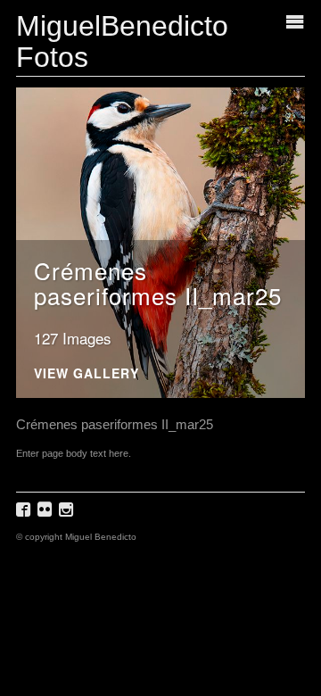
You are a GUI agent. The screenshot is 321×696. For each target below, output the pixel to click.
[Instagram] (68, 515)
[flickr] (46, 515)
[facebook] (25, 515)
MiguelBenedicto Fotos (122, 41)
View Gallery (86, 374)
